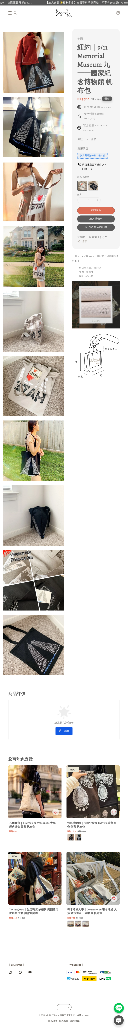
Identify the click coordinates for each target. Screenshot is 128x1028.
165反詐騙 (75, 1021)
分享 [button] (84, 241)
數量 (79, 195)
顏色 (83, 177)
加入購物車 (96, 218)
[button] (10, 13)
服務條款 (63, 1021)
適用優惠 (82, 148)
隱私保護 (53, 1021)
